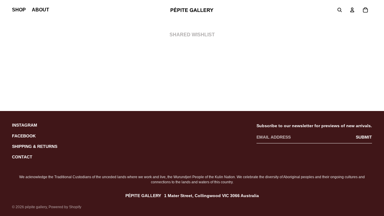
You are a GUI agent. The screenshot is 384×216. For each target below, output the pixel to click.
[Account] (352, 9)
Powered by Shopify (65, 207)
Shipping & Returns (34, 146)
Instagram (24, 125)
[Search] (339, 9)
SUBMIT (364, 137)
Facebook (24, 136)
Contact (22, 156)
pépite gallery (36, 207)
